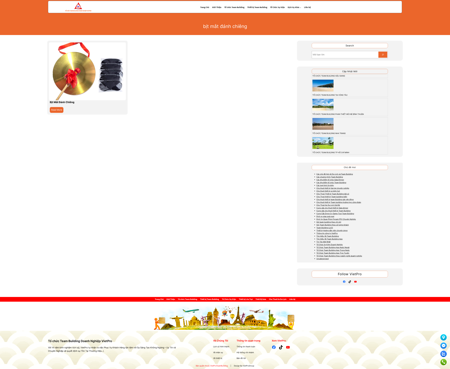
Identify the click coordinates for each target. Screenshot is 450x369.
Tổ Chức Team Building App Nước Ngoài (332, 247)
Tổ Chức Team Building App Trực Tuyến (332, 253)
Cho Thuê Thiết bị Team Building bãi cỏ (332, 194)
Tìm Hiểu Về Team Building (327, 236)
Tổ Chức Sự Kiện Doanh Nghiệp (329, 244)
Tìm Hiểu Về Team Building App (329, 239)
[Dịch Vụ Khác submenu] (300, 7)
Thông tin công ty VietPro (327, 233)
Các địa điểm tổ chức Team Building (331, 182)
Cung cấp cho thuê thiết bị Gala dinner (332, 208)
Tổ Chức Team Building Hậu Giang (328, 76)
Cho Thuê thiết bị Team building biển (331, 197)
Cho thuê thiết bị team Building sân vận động (335, 199)
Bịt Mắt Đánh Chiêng (62, 102)
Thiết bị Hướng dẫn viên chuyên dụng (331, 230)
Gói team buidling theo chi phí (328, 222)
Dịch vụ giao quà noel (325, 216)
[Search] (382, 55)
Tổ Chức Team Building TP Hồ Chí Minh (330, 152)
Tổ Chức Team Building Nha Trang (329, 133)
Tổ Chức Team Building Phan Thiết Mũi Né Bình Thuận (338, 114)
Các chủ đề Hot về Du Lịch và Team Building (334, 174)
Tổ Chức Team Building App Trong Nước (333, 250)
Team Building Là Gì (324, 228)
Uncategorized (322, 259)
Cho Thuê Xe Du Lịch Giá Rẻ (328, 205)
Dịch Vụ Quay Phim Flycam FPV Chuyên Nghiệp (336, 219)
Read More (57, 110)
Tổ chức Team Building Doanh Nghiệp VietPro (78, 11)
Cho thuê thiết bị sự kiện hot (328, 191)
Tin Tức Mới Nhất (323, 242)
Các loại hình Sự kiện (325, 185)
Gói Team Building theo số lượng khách (332, 225)
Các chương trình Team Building (329, 177)
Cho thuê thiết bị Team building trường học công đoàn (338, 202)
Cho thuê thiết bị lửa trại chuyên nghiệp (332, 188)
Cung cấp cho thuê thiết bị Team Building (333, 211)
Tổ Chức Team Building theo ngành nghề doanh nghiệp (339, 256)
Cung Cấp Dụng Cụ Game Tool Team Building (335, 213)
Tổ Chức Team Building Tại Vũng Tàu (329, 95)
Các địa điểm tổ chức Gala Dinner (330, 180)
